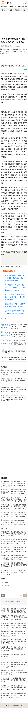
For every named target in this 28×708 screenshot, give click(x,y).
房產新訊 (4, 6)
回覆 (25, 595)
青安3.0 (4, 10)
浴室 (24, 10)
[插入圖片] (21, 595)
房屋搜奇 (21, 6)
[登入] (23, 3)
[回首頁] (6, 2)
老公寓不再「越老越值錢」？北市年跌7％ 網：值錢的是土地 (15, 297)
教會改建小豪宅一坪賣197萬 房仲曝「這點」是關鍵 (15, 305)
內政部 (4, 318)
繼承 (11, 10)
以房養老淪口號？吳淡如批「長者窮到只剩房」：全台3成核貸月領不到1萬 (15, 278)
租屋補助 (17, 10)
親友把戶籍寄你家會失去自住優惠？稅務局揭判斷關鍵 (15, 312)
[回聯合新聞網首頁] (3, 2)
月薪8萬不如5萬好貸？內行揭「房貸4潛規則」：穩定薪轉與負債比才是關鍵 (15, 287)
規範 (3, 595)
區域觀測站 (13, 6)
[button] (26, 3)
